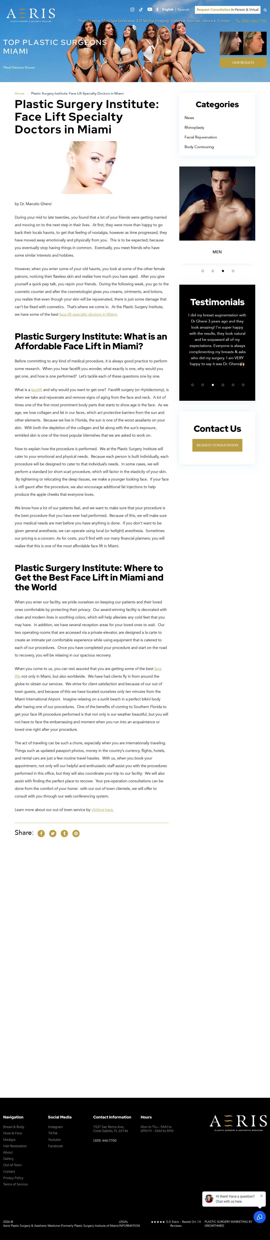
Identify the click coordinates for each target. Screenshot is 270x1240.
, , (110, 1129)
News (189, 117)
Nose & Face (12, 1133)
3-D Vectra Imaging (152, 21)
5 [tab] (233, 385)
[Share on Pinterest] (76, 833)
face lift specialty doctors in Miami (88, 314)
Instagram (55, 1127)
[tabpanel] (217, 215)
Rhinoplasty (194, 127)
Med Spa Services (117, 21)
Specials (194, 21)
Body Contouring (199, 147)
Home (19, 93)
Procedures (88, 21)
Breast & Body (13, 1127)
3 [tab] (223, 271)
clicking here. (103, 809)
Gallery (177, 21)
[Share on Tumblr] (64, 833)
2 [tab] (213, 271)
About (208, 21)
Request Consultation (217, 445)
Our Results (243, 62)
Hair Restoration (15, 1146)
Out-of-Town (12, 1165)
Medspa (9, 1140)
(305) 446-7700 (104, 1141)
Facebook (55, 1146)
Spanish (184, 10)
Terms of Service (206, 989)
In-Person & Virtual (228, 9)
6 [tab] (243, 385)
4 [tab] (233, 271)
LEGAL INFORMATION (129, 1224)
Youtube (54, 1140)
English (167, 10)
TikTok (53, 1133)
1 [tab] (203, 271)
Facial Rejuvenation (201, 137)
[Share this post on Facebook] (41, 833)
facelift (36, 390)
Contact (224, 21)
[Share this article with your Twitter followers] (53, 833)
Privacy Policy (175, 989)
